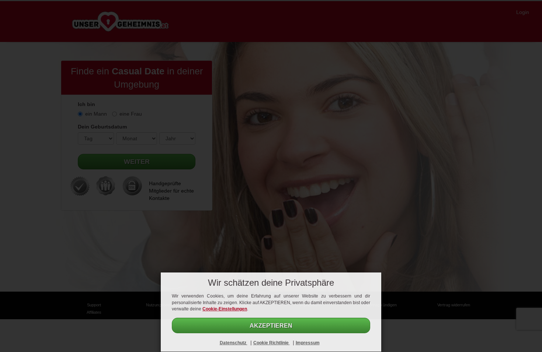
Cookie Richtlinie (271, 342)
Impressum (308, 342)
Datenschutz (233, 342)
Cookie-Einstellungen (224, 308)
